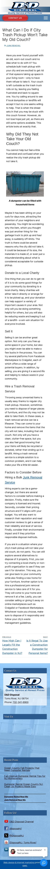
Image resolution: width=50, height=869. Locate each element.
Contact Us (15, 18)
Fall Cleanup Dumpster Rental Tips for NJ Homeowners (24, 777)
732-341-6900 (20, 702)
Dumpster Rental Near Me (16, 796)
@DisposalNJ (16, 835)
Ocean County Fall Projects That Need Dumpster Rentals (21, 769)
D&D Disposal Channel (21, 821)
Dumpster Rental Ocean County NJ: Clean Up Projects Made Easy (23, 785)
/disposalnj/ (15, 828)
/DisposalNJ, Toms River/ (22, 842)
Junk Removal (13, 46)
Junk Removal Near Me (15, 800)
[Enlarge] (39, 175)
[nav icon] (46, 18)
